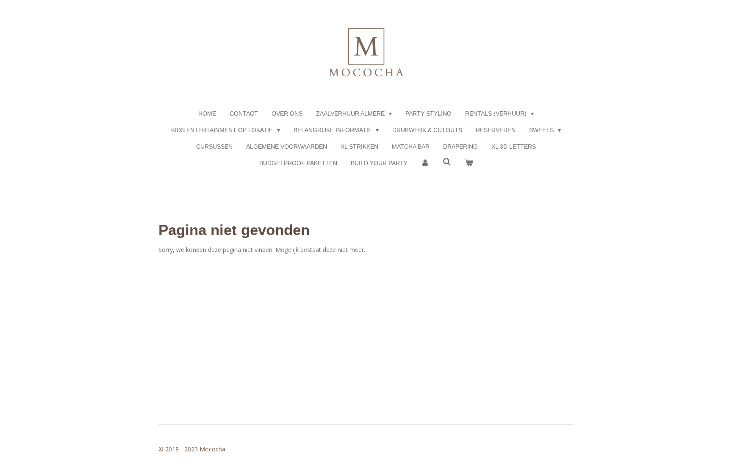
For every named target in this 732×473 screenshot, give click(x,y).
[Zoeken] (447, 162)
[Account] (425, 163)
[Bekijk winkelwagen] (469, 163)
